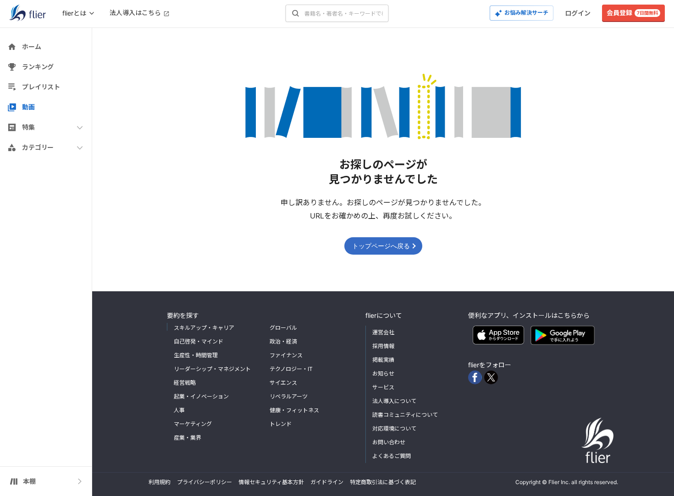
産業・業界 (187, 437)
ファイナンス (286, 355)
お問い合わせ (388, 442)
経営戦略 (185, 382)
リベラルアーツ (289, 396)
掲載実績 (383, 359)
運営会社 (383, 332)
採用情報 (383, 346)
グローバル (283, 327)
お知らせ (383, 373)
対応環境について (394, 428)
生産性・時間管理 (196, 355)
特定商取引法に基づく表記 (383, 482)
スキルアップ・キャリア (204, 327)
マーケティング (193, 423)
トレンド (281, 423)
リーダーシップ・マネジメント (212, 368)
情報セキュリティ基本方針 (271, 482)
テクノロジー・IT (291, 368)
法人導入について (394, 401)
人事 (179, 410)
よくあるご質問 (391, 455)
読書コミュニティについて (405, 414)
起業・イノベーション (201, 396)
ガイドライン (326, 482)
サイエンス (283, 382)
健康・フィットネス (294, 410)
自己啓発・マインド (198, 341)
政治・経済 (283, 341)
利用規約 (160, 482)
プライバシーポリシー (204, 482)
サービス (383, 387)
